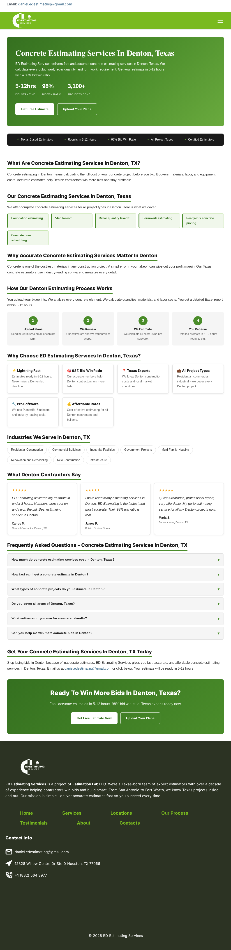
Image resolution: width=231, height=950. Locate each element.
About (83, 823)
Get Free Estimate (35, 109)
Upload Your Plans (77, 109)
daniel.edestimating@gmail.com (45, 4)
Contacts (130, 823)
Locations (121, 813)
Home (26, 813)
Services (71, 813)
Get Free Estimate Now (94, 718)
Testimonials (34, 823)
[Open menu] (220, 20)
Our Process (174, 813)
